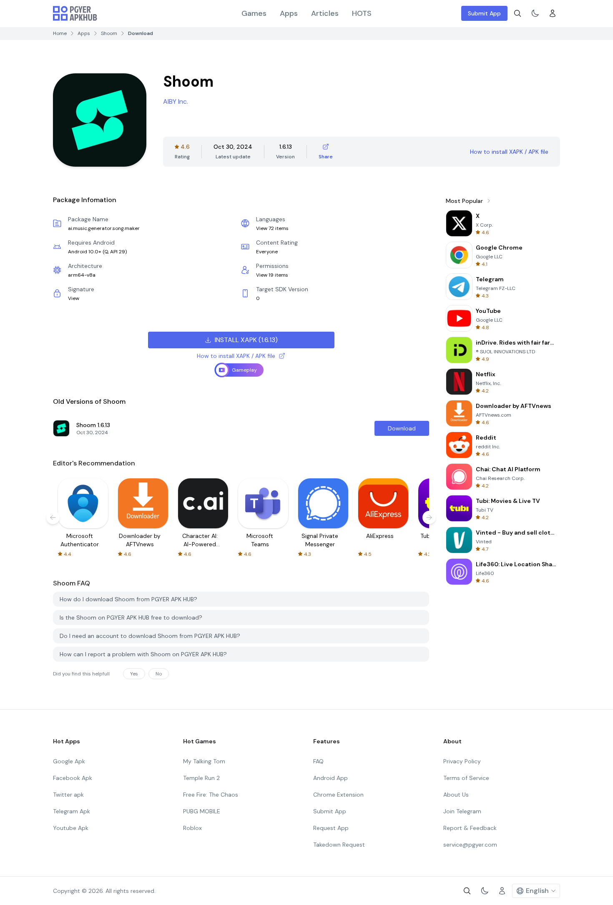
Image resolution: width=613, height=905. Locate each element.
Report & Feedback (470, 828)
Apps (289, 13)
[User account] (552, 13)
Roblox (192, 828)
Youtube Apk (70, 828)
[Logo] (75, 13)
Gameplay (244, 370)
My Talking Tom (204, 761)
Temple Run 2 (201, 778)
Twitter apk (68, 794)
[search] (517, 13)
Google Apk (69, 761)
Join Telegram (462, 811)
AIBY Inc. (175, 101)
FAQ (318, 761)
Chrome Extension (338, 794)
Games (253, 13)
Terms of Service (466, 778)
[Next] (429, 517)
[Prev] (53, 517)
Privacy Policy (462, 761)
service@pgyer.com (470, 844)
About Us (456, 794)
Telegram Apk (71, 811)
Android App (330, 778)
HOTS (362, 13)
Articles (325, 13)
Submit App (484, 13)
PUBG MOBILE (201, 811)
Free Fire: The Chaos (210, 794)
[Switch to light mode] (535, 13)
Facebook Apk (72, 778)
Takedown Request (339, 844)
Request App (331, 828)
